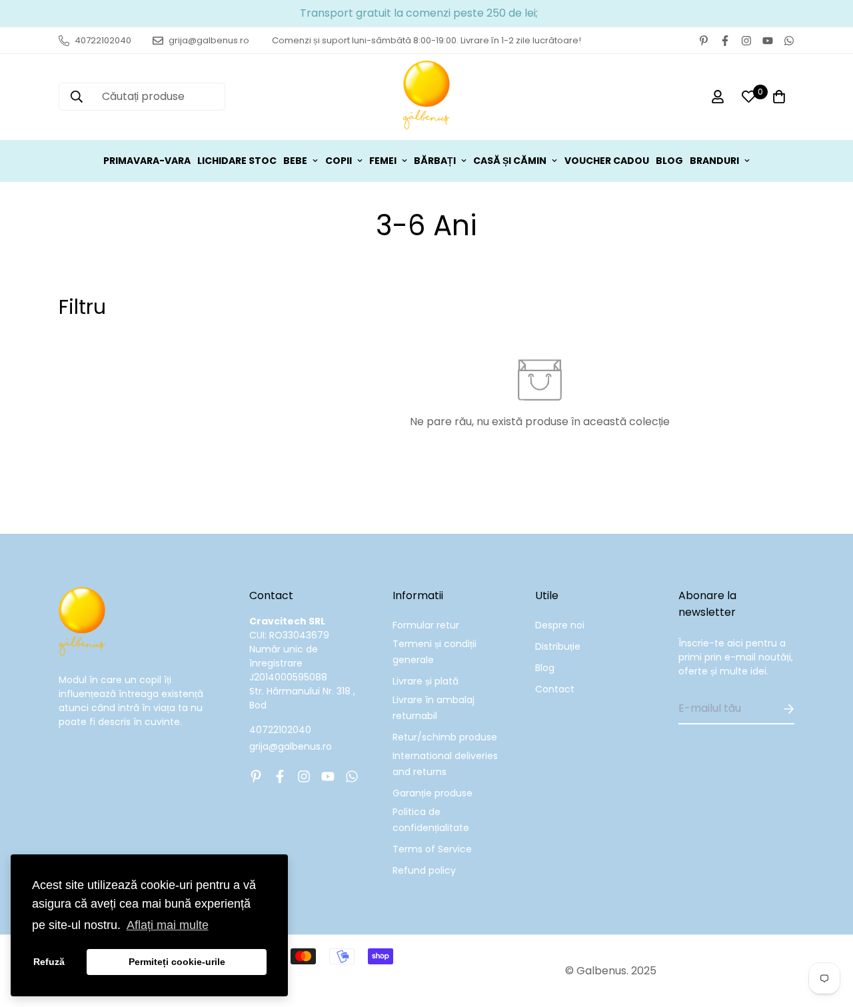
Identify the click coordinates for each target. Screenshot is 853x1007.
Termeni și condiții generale (434, 651)
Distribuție (557, 646)
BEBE (295, 160)
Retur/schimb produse (445, 737)
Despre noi (559, 625)
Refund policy (424, 870)
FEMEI (383, 160)
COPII (338, 160)
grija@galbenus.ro (290, 746)
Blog (544, 667)
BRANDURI (714, 160)
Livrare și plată (425, 681)
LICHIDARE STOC (237, 160)
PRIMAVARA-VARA (147, 160)
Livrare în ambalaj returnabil (433, 707)
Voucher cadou (606, 160)
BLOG (669, 160)
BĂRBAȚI (435, 160)
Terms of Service (432, 849)
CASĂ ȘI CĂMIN (509, 160)
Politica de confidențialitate (431, 819)
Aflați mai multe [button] (168, 925)
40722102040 (280, 729)
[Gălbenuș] (426, 97)
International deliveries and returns (445, 763)
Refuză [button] (49, 961)
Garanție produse (432, 793)
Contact (554, 689)
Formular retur (426, 625)
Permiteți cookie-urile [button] (177, 961)
